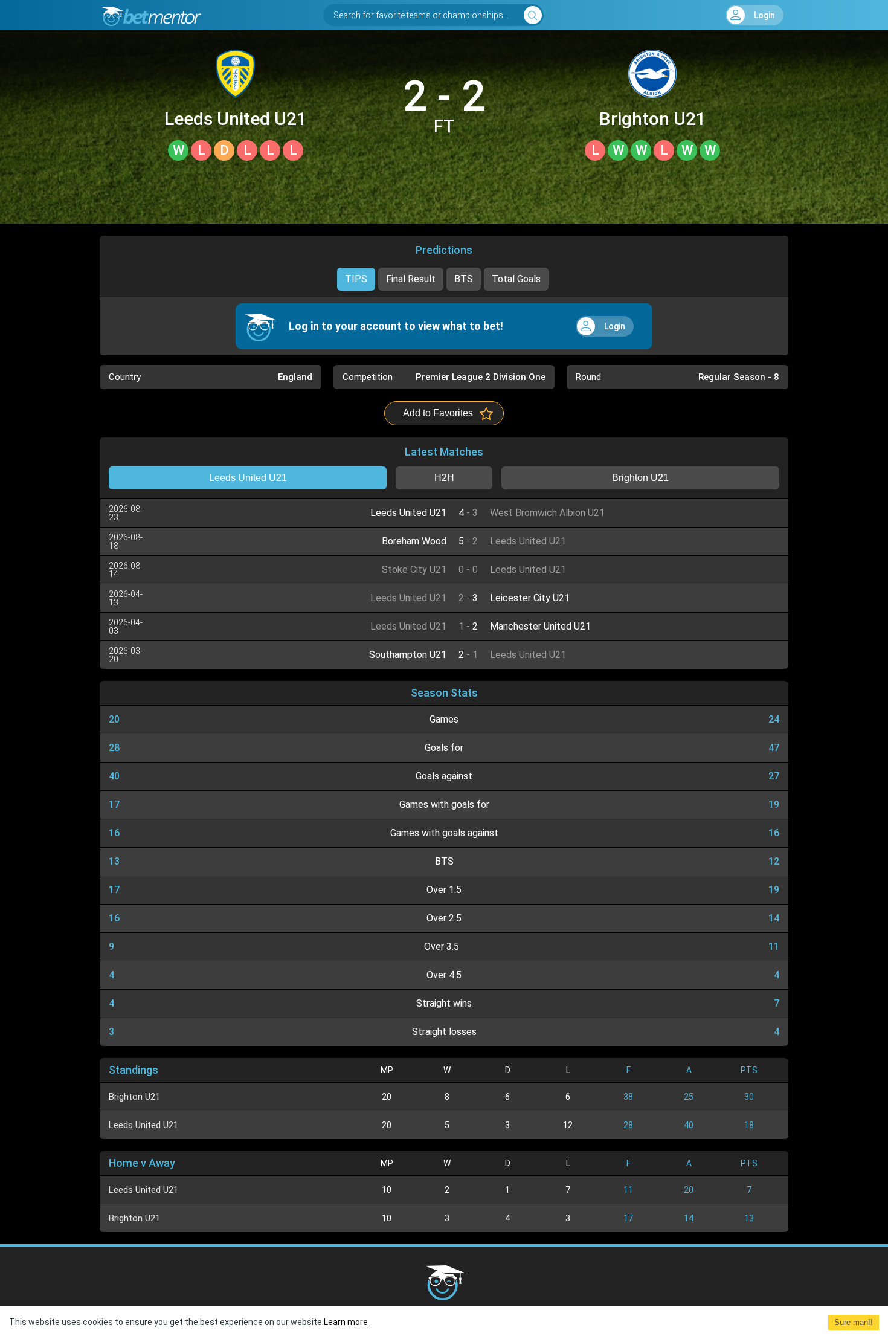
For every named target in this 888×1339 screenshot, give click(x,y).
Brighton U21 (652, 119)
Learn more (346, 1322)
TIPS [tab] (356, 279)
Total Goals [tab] (516, 279)
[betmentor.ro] (150, 15)
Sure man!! (853, 1322)
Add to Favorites (438, 413)
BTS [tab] (463, 279)
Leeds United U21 (235, 119)
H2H (444, 478)
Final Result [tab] (411, 279)
